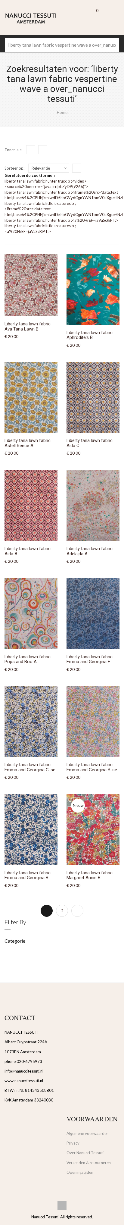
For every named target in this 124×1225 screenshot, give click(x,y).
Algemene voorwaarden (88, 1133)
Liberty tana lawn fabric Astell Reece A (28, 443)
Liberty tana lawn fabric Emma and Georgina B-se (92, 767)
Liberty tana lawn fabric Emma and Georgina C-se (30, 767)
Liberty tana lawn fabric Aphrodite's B (90, 335)
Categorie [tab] (15, 941)
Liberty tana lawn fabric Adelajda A (90, 551)
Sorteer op (14, 168)
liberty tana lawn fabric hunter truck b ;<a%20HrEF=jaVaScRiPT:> (61, 220)
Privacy (73, 1143)
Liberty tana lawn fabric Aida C (90, 443)
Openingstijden (80, 1172)
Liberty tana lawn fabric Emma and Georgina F (90, 659)
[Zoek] (111, 44)
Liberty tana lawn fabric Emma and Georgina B (28, 875)
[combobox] (62, 44)
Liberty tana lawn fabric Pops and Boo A (28, 659)
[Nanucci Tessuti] (36, 18)
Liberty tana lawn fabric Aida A (28, 551)
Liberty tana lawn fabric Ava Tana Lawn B (28, 326)
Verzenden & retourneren (89, 1162)
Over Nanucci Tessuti (85, 1152)
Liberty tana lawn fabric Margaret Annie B (90, 875)
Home (62, 112)
